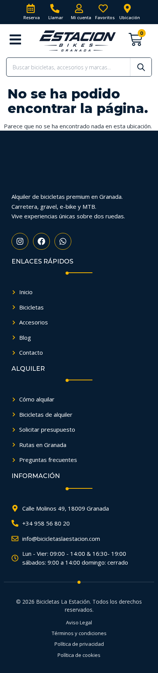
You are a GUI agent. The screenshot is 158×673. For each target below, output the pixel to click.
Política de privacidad (79, 643)
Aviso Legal (79, 622)
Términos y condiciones (79, 633)
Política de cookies (79, 655)
